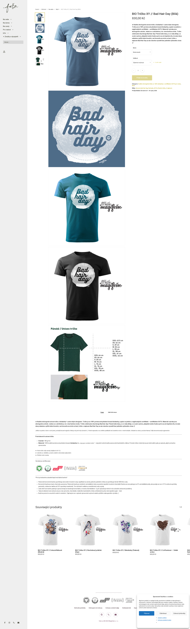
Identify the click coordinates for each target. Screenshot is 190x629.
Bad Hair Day (144, 88)
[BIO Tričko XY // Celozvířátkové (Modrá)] (52, 530)
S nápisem (169, 88)
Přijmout (146, 613)
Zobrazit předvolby (179, 613)
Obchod (43, 9)
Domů (37, 9)
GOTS (155, 88)
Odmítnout (163, 613)
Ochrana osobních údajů (164, 620)
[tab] (102, 412)
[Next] (178, 531)
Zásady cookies (162, 617)
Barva (134, 48)
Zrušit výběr (158, 62)
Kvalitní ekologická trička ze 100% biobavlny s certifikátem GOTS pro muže (159, 84)
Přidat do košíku (142, 78)
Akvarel (138, 88)
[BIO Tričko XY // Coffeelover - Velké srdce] (164, 530)
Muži (57, 9)
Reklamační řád (126, 608)
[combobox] (142, 52)
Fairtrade (150, 88)
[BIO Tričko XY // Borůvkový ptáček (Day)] (90, 530)
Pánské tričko (162, 88)
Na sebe (51, 9)
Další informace (112, 412)
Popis (102, 412)
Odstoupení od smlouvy (95, 608)
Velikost (135, 58)
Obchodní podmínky (79, 608)
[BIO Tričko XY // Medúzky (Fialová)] (127, 530)
